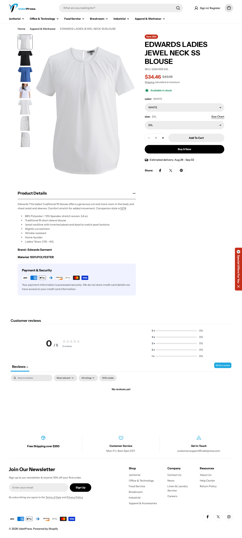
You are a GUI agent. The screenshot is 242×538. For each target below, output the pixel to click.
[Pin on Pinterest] (181, 170)
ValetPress (25, 528)
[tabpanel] (121, 401)
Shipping (149, 82)
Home (21, 28)
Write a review (223, 365)
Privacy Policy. (75, 497)
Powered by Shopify (45, 528)
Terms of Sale (53, 497)
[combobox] (121, 8)
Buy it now (184, 149)
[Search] (178, 8)
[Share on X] (171, 170)
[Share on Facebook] (160, 170)
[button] (177, 331)
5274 (123, 208)
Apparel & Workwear (43, 28)
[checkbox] (108, 378)
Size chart (217, 116)
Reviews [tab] (20, 367)
